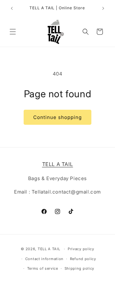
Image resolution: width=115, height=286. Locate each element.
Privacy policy (81, 249)
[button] (13, 32)
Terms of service (42, 268)
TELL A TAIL (49, 249)
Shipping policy (80, 268)
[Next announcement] (103, 8)
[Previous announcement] (12, 8)
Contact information (44, 259)
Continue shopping (57, 117)
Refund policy (83, 259)
